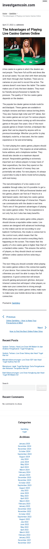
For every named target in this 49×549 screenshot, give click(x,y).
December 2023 (24, 477)
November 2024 (24, 449)
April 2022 (24, 530)
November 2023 (24, 480)
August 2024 (24, 457)
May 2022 (25, 527)
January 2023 (24, 506)
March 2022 (24, 532)
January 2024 (24, 475)
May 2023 (25, 496)
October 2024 (24, 451)
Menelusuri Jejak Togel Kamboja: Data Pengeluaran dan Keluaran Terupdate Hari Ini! (23, 367)
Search (5, 383)
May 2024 (25, 464)
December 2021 (24, 540)
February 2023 (24, 504)
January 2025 (24, 444)
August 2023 (24, 488)
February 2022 (24, 535)
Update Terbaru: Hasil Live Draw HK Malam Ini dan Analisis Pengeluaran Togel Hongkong (23, 348)
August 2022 (24, 519)
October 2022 (24, 514)
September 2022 (24, 517)
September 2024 (24, 454)
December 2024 (24, 446)
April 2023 (24, 498)
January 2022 (24, 537)
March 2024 (24, 470)
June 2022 (24, 524)
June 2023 (24, 493)
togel (24, 432)
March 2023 (24, 501)
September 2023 (24, 485)
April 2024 (24, 467)
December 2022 (24, 509)
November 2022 (24, 511)
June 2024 (24, 462)
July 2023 (24, 491)
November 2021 (24, 543)
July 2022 (24, 522)
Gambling (16, 303)
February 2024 (24, 472)
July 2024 (24, 459)
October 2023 (24, 483)
